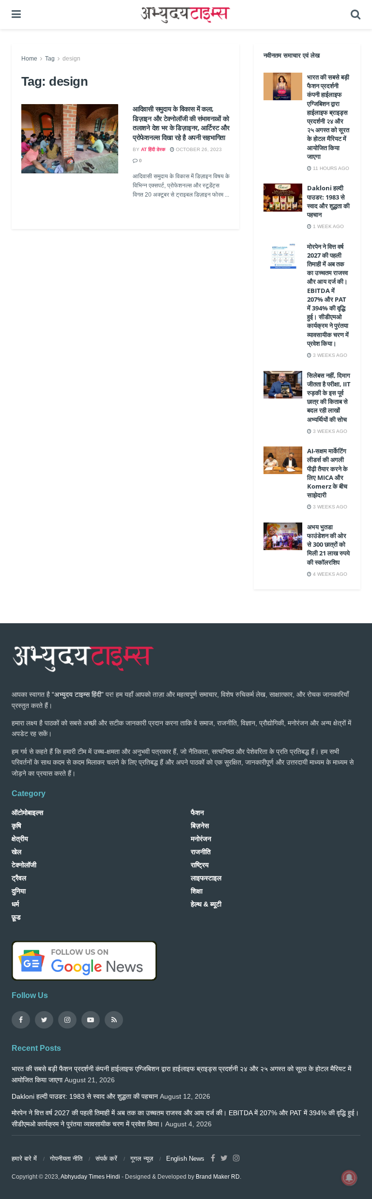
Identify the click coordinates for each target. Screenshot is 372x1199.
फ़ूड (16, 917)
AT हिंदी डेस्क (153, 149)
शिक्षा (196, 891)
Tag (50, 58)
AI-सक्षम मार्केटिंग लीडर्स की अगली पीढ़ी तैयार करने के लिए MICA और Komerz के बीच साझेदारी (327, 472)
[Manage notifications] (349, 1177)
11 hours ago (330, 168)
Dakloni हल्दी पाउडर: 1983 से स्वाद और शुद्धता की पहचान (328, 201)
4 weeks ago (329, 574)
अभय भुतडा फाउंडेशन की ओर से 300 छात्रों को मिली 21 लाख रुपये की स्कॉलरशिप (328, 545)
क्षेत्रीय (20, 839)
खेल (16, 852)
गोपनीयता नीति (66, 1158)
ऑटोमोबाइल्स (27, 812)
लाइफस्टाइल (206, 878)
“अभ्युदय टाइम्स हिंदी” (78, 694)
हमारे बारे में (24, 1158)
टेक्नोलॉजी (24, 865)
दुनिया (19, 891)
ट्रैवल (19, 878)
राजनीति (201, 852)
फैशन (197, 812)
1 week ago (327, 226)
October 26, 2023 (198, 149)
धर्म (15, 904)
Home (29, 58)
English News (185, 1158)
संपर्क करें (106, 1158)
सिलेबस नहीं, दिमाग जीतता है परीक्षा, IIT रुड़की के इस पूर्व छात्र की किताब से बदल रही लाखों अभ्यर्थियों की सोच (329, 397)
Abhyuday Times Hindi (90, 1176)
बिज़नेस (200, 826)
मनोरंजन (201, 839)
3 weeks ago (329, 355)
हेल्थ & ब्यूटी (206, 904)
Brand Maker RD (218, 1176)
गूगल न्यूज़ (141, 1158)
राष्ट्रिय (200, 865)
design (71, 58)
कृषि (16, 826)
